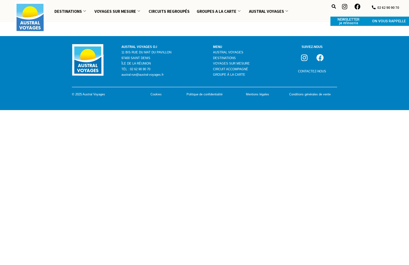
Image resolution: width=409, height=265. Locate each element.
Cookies (156, 94)
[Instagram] (345, 7)
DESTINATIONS (68, 11)
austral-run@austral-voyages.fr (142, 74)
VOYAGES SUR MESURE (115, 11)
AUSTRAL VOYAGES (266, 11)
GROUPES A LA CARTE (216, 11)
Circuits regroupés (169, 11)
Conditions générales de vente (310, 94)
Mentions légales (257, 94)
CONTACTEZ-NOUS (312, 71)
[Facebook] (358, 7)
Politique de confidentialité (204, 94)
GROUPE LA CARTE (229, 74)
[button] (334, 6)
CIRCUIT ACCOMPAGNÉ (230, 69)
